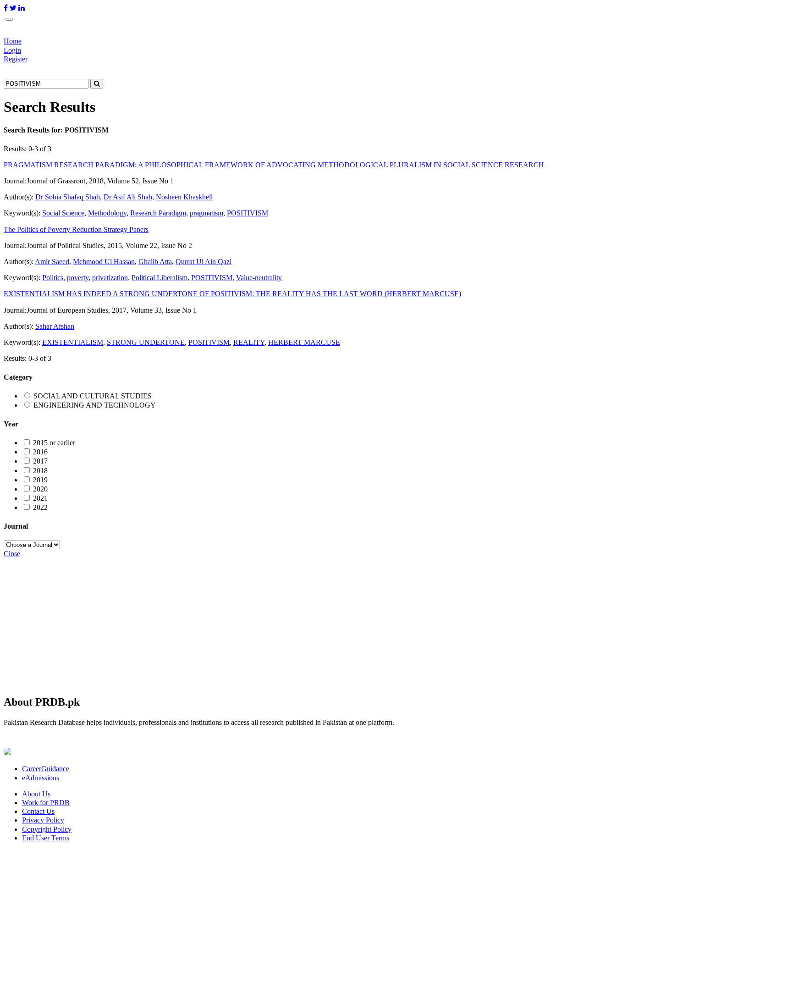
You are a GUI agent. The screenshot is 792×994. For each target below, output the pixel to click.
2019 (40, 480)
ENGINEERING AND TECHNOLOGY (94, 405)
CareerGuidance (45, 769)
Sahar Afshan (54, 326)
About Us (36, 794)
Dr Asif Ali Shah (128, 197)
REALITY (248, 342)
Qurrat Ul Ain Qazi (203, 261)
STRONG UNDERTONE (146, 342)
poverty (77, 278)
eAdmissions (40, 778)
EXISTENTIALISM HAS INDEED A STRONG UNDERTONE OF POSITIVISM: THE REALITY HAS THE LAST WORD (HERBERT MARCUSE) (232, 294)
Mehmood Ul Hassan (104, 261)
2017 (40, 461)
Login (12, 50)
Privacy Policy (43, 820)
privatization (110, 278)
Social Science (63, 213)
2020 (40, 489)
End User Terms (45, 838)
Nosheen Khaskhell (184, 197)
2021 (40, 498)
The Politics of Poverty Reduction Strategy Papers (76, 229)
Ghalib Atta (155, 261)
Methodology (107, 213)
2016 (40, 452)
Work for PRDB (46, 802)
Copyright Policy (47, 829)
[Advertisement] (279, 622)
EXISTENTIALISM (72, 342)
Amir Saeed (52, 261)
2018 (40, 471)
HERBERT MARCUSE (304, 342)
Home (13, 41)
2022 (40, 507)
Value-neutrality (259, 278)
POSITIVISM (247, 213)
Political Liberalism (159, 278)
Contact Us (38, 811)
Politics (52, 278)
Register (16, 59)
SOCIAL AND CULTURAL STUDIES (92, 396)
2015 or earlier (54, 443)
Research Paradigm (158, 213)
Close (12, 554)
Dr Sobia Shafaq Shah (67, 197)
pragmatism (206, 213)
